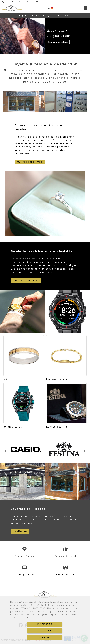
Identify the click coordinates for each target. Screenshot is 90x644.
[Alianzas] (23, 355)
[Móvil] (55, 8)
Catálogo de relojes (58, 42)
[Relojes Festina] (66, 403)
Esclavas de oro (57, 379)
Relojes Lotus (12, 426)
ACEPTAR (44, 637)
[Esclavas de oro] (66, 355)
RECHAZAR (44, 630)
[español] (52, 7)
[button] (85, 8)
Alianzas (9, 379)
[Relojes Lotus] (23, 403)
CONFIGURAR (44, 624)
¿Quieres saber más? (30, 161)
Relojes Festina (56, 426)
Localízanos (20, 531)
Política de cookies (33, 618)
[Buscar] (49, 8)
